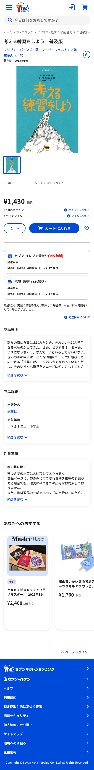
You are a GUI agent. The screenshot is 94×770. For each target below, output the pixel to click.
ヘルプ (8, 688)
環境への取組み (15, 743)
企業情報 (10, 752)
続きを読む (15, 375)
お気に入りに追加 (86, 228)
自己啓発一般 (85, 32)
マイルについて (80, 216)
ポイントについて (79, 210)
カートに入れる (58, 228)
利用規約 (10, 697)
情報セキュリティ (16, 715)
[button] (12, 165)
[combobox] (47, 20)
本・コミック (24, 32)
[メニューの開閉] (9, 7)
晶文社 (12, 411)
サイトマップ (13, 734)
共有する (86, 54)
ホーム (8, 32)
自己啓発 (66, 32)
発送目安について (79, 317)
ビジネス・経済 (47, 32)
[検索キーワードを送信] (10, 20)
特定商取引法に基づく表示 (23, 706)
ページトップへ (76, 652)
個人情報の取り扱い (18, 724)
